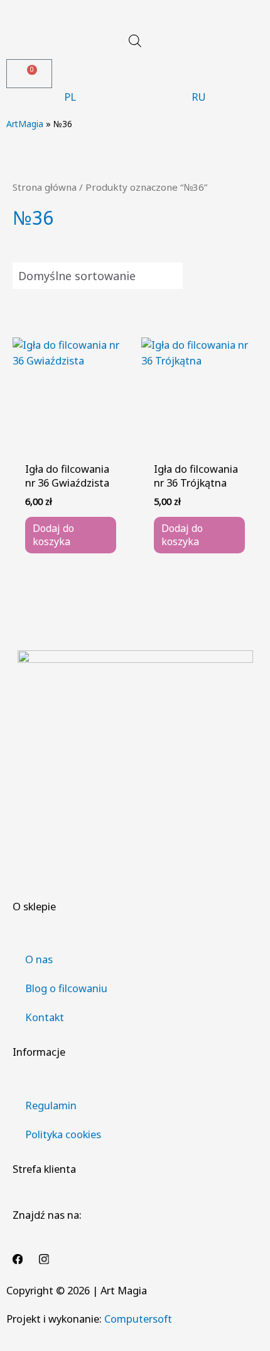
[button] (135, 14)
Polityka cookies (63, 1134)
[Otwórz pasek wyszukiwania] (135, 41)
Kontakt (44, 1017)
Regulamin (51, 1105)
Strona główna (45, 187)
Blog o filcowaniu (66, 988)
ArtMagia (24, 124)
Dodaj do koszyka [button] (53, 534)
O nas (39, 959)
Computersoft (138, 1318)
